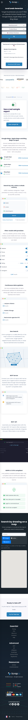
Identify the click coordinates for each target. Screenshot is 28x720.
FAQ (14, 631)
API (14, 648)
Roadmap (14, 652)
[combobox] (14, 25)
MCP (14, 646)
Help (14, 637)
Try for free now (14, 614)
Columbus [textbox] (16, 29)
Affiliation (14, 650)
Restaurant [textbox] (16, 25)
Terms (13, 716)
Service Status (14, 654)
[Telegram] (10, 704)
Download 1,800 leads (14, 64)
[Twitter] (18, 704)
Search (7, 542)
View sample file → (14, 124)
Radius (14, 538)
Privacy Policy (19, 716)
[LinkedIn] (15, 704)
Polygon (6, 538)
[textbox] (14, 32)
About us (14, 633)
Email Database (14, 667)
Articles (14, 665)
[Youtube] (13, 704)
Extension (14, 635)
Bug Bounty (14, 656)
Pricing (14, 629)
